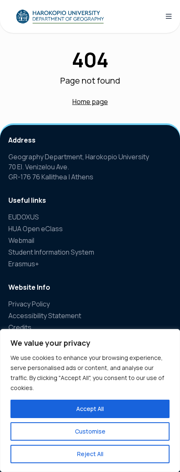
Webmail (21, 240)
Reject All (90, 454)
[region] (90, 400)
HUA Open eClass (35, 228)
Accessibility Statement (44, 315)
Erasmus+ (23, 263)
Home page (90, 101)
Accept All (90, 409)
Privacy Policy (29, 304)
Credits (19, 327)
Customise (90, 431)
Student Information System (51, 252)
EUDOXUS (23, 217)
